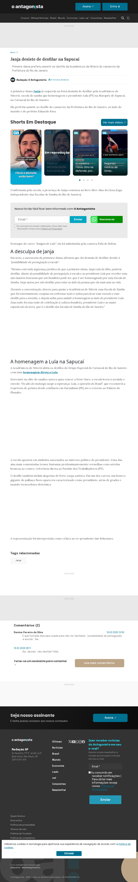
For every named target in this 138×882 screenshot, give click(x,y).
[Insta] (80, 742)
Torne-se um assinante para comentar (40, 661)
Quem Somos (17, 816)
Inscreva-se (107, 219)
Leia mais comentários (99, 663)
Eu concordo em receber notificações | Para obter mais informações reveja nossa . (42, 227)
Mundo (61, 18)
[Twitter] (70, 742)
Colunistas (96, 18)
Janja (37, 91)
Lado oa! (84, 18)
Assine (87, 6)
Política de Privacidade (51, 229)
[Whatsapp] (77, 742)
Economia (72, 18)
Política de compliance (22, 838)
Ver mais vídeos (113, 122)
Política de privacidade (22, 825)
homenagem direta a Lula (40, 372)
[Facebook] (83, 742)
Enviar (78, 219)
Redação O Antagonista (31, 80)
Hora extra (16, 821)
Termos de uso (18, 829)
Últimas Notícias (39, 18)
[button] (80, 180)
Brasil (53, 18)
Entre (113, 6)
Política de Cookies (20, 834)
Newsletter (110, 18)
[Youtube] (73, 742)
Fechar (69, 853)
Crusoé (25, 18)
